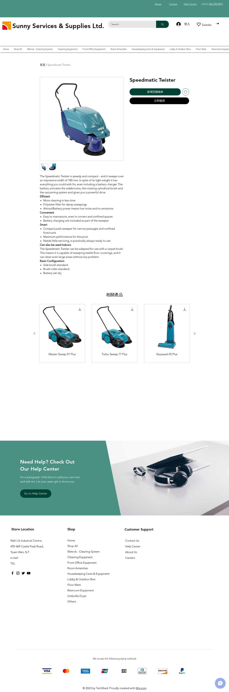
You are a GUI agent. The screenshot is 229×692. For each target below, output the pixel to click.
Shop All (72, 546)
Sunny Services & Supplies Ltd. (58, 26)
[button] (217, 23)
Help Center (132, 546)
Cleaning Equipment (80, 557)
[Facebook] (12, 573)
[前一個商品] (34, 333)
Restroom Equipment (80, 590)
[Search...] (162, 24)
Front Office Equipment (82, 562)
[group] (114, 333)
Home (71, 540)
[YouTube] (28, 573)
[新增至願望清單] (185, 91)
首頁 (42, 64)
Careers (130, 557)
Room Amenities (77, 568)
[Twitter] (23, 573)
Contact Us (132, 540)
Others (71, 601)
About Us (131, 552)
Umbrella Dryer (77, 596)
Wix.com (141, 688)
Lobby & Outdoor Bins (81, 579)
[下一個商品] (195, 333)
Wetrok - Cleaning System (83, 551)
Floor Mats (74, 584)
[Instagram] (18, 573)
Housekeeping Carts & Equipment (88, 573)
